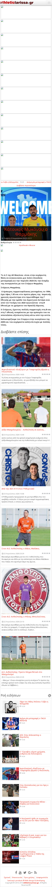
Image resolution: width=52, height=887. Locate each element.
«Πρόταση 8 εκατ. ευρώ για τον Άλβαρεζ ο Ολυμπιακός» (33, 836)
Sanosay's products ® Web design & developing (26, 880)
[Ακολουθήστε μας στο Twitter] (24, 872)
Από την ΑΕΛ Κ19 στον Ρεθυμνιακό (18, 489)
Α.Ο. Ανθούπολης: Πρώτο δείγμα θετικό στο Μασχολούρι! (22, 673)
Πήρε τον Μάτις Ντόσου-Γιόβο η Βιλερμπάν (34, 703)
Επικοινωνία (17, 877)
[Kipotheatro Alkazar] (26, 245)
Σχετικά (7, 877)
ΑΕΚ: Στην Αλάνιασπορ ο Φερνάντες (30, 736)
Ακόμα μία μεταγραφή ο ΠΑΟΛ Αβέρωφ (33, 719)
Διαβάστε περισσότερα (26, 185)
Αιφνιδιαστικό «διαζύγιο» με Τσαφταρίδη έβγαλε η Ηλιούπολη (25, 370)
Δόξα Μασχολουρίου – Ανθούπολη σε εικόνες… (23, 430)
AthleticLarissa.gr (31, 883)
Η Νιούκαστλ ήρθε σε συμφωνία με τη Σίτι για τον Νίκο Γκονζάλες (34, 819)
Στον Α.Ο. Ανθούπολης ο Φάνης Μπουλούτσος (23, 616)
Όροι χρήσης (29, 877)
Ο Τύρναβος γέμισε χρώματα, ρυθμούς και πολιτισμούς (32, 753)
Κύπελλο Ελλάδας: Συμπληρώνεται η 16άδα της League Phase (32, 854)
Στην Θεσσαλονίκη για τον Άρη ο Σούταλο (34, 786)
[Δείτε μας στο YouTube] (20, 872)
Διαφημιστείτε (42, 877)
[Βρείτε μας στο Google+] (30, 872)
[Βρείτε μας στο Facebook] (16, 872)
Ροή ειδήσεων (11, 695)
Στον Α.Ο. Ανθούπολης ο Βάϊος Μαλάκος (20, 548)
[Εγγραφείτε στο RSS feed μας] (35, 872)
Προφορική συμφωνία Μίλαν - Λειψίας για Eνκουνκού (33, 803)
